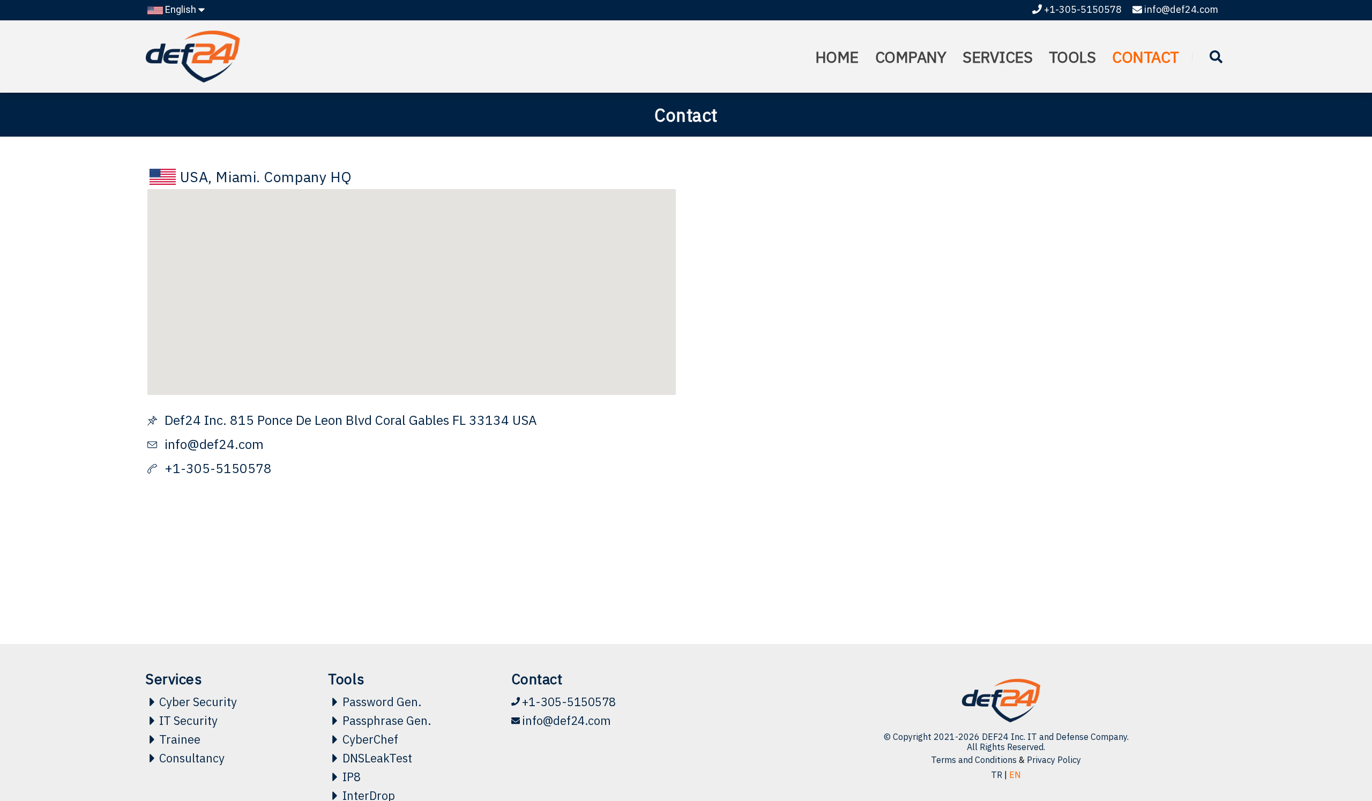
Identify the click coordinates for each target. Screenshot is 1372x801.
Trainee (179, 739)
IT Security (188, 720)
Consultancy (192, 758)
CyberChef (370, 739)
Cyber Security (198, 701)
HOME (837, 86)
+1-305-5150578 (1083, 9)
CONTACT (1145, 57)
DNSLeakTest (377, 758)
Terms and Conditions (974, 759)
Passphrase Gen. (386, 720)
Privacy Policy (1054, 759)
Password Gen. (381, 701)
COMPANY (910, 86)
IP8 (351, 776)
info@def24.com (1181, 9)
